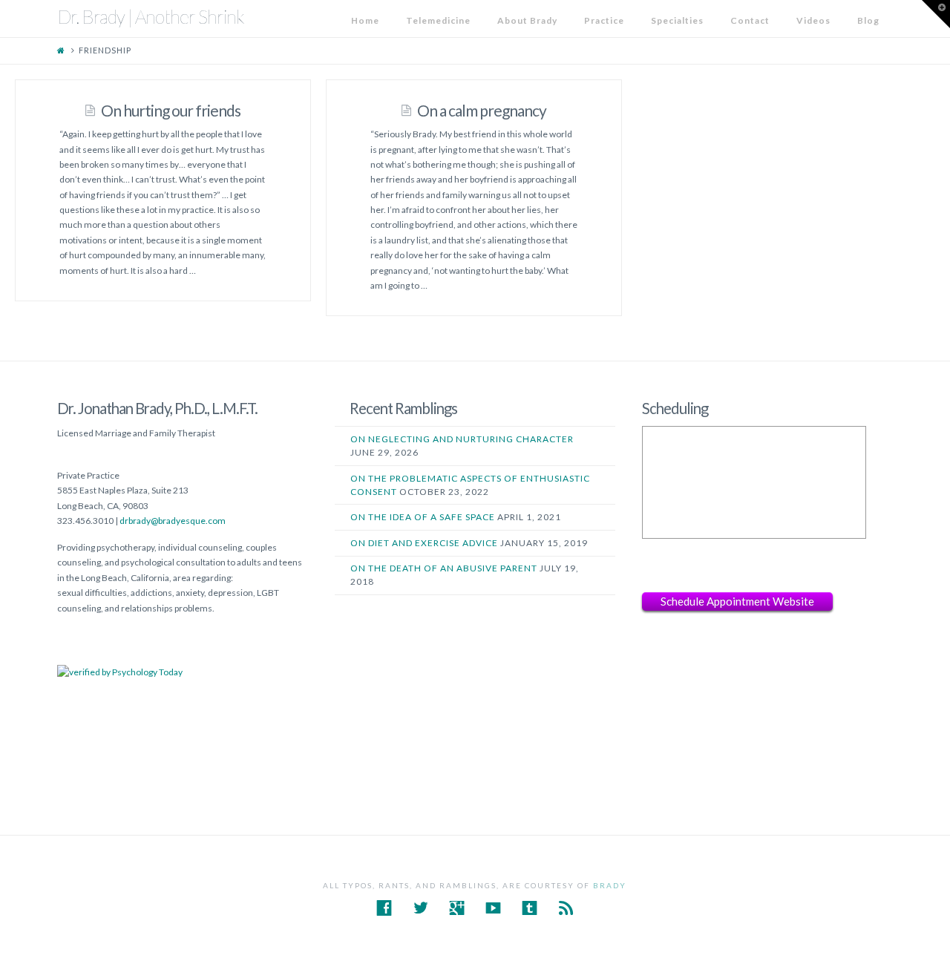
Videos (813, 20)
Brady (609, 885)
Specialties (677, 20)
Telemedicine (438, 20)
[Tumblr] (529, 908)
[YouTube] (493, 908)
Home (365, 20)
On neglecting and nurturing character (462, 439)
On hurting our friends (170, 110)
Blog (868, 20)
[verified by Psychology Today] (120, 671)
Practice (604, 20)
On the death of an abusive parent (443, 568)
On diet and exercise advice (424, 542)
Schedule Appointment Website (737, 601)
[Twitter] (420, 908)
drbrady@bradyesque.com (172, 520)
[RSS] (566, 908)
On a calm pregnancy (481, 110)
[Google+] (457, 908)
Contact (750, 20)
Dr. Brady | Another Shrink (150, 16)
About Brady (527, 20)
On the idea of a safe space (422, 516)
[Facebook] (384, 908)
